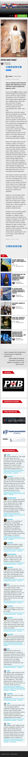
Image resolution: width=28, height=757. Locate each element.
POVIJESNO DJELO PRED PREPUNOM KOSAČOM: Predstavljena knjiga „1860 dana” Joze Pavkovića (19, 334)
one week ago (13, 741)
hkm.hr (8, 239)
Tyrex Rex (10, 476)
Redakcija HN (7, 62)
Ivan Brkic (9, 693)
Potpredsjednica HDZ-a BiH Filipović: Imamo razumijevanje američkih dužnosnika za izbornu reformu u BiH (18, 277)
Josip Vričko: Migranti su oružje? (18, 303)
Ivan (16, 264)
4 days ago (12, 690)
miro (8, 584)
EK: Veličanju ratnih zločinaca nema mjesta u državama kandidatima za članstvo (18, 291)
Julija (8, 454)
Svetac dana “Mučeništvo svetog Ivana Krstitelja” (18, 318)
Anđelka (17, 321)
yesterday (15, 472)
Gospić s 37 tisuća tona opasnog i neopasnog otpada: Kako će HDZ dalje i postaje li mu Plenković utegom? (14, 471)
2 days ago (11, 494)
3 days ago (19, 667)
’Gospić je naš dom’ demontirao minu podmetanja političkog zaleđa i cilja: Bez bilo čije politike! (14, 493)
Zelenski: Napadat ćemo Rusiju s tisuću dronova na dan (19, 261)
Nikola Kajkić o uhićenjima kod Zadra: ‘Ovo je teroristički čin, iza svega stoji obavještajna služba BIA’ (13, 740)
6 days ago (20, 700)
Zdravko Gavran (11, 498)
